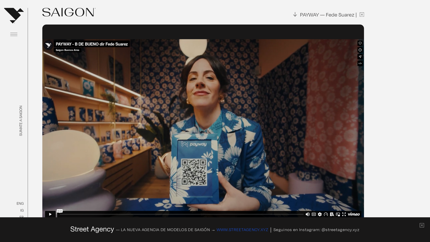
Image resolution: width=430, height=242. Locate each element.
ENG (20, 203)
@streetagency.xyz (340, 229)
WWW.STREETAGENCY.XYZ (242, 229)
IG (22, 210)
